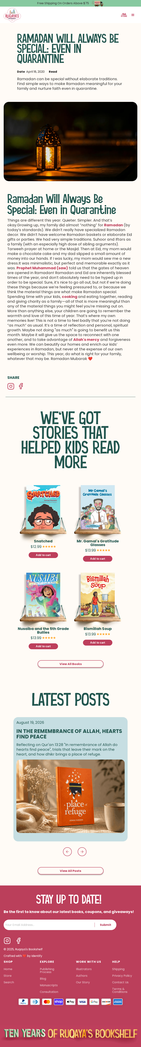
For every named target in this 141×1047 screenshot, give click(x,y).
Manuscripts (49, 985)
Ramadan (114, 225)
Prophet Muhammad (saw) (42, 268)
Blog (43, 979)
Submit (105, 925)
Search (9, 982)
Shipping (118, 969)
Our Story (83, 982)
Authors (81, 976)
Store (8, 976)
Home (8, 969)
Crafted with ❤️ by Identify (23, 955)
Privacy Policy (122, 976)
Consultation (49, 992)
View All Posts (70, 871)
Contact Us (120, 982)
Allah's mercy (86, 339)
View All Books (70, 664)
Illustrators (84, 969)
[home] (12, 15)
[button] (133, 15)
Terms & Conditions (119, 991)
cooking (70, 296)
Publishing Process (47, 971)
